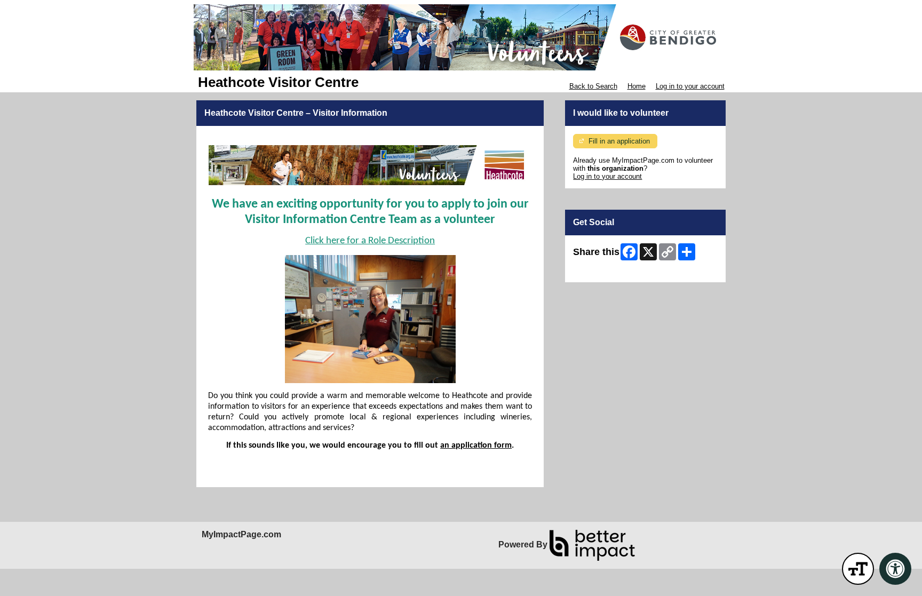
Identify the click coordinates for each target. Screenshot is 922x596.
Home (636, 86)
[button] (858, 569)
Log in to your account (690, 86)
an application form (476, 445)
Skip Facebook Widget (608, 270)
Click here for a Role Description (370, 241)
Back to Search (593, 86)
